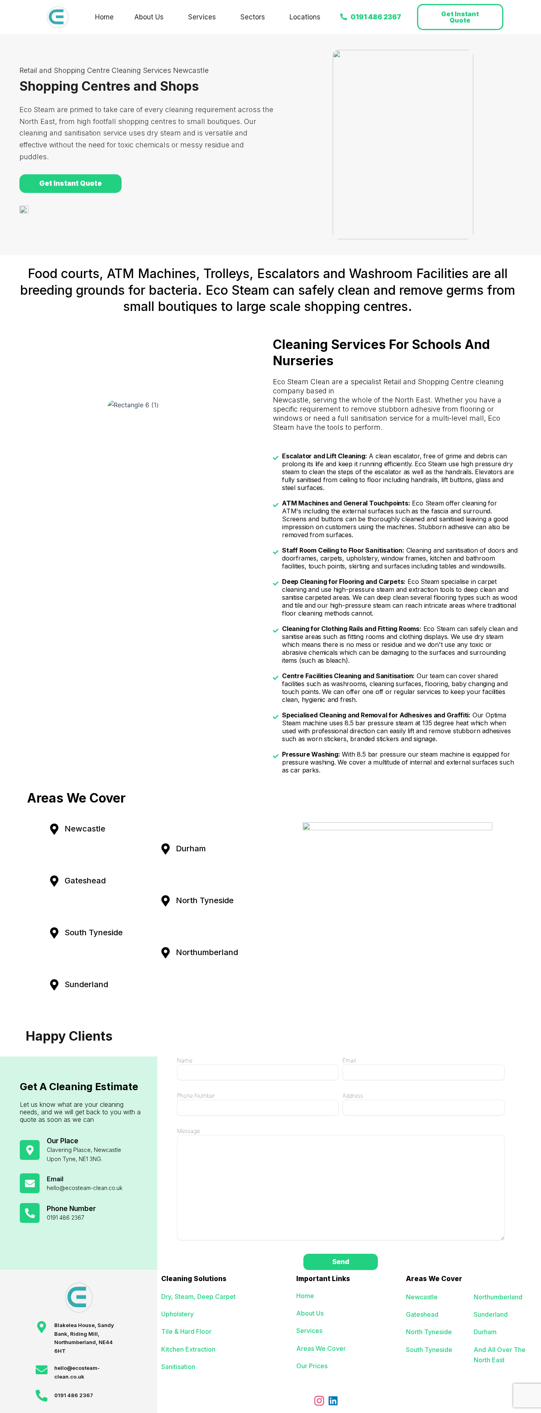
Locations (305, 17)
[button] (150, 17)
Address (353, 1095)
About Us (149, 17)
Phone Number (196, 1095)
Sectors (252, 17)
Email (349, 1060)
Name (184, 1060)
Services (202, 17)
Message (188, 1130)
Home (104, 17)
